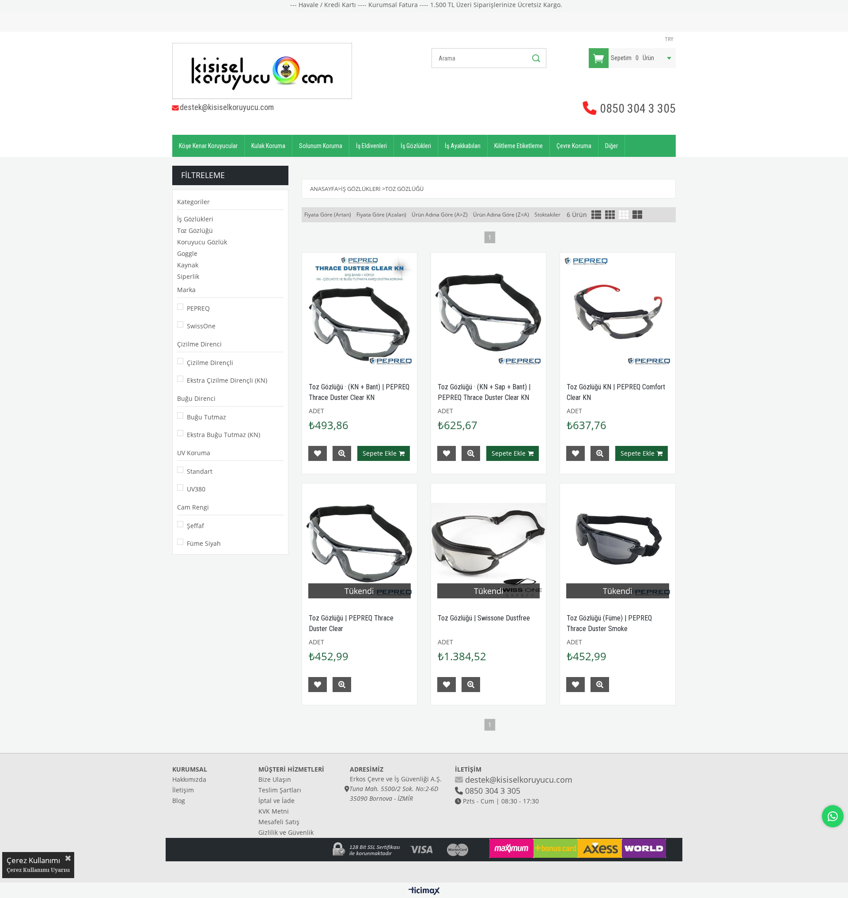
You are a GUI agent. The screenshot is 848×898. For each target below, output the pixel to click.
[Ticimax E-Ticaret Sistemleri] (424, 891)
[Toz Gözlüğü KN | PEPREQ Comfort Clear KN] (617, 310)
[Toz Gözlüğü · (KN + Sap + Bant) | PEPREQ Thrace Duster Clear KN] (488, 310)
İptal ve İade (276, 800)
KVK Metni (273, 811)
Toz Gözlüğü (195, 230)
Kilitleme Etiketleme (518, 145)
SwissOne (201, 326)
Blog (178, 800)
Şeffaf (195, 525)
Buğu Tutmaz (206, 417)
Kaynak (187, 265)
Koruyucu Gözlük (202, 242)
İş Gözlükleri (416, 145)
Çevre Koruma (573, 145)
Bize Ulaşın (274, 779)
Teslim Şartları (279, 790)
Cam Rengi (193, 507)
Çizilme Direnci (199, 344)
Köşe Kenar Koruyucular (208, 145)
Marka (186, 289)
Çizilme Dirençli (210, 362)
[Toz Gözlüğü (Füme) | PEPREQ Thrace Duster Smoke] (617, 540)
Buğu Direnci (196, 398)
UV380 (196, 489)
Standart (199, 471)
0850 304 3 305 (636, 108)
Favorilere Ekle (317, 453)
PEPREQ (198, 308)
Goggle (187, 253)
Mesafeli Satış (278, 822)
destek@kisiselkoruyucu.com (227, 107)
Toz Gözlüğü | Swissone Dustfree (484, 618)
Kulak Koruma (268, 145)
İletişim (183, 790)
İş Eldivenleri (371, 145)
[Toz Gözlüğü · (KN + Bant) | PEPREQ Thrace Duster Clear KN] (359, 310)
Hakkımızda (189, 779)
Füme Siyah (204, 543)
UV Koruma (193, 453)
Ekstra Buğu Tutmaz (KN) (223, 434)
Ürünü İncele (342, 453)
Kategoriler (193, 202)
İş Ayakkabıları (463, 145)
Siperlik (188, 276)
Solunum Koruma (320, 145)
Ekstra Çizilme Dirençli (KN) (227, 380)
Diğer (611, 145)
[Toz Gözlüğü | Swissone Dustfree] (488, 540)
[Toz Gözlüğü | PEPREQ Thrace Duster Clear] (359, 540)
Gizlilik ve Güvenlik (286, 832)
